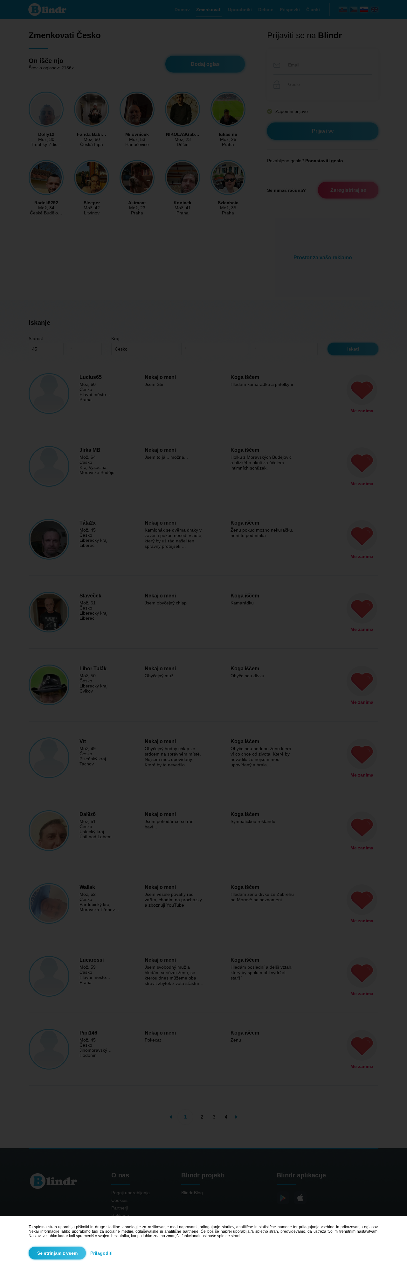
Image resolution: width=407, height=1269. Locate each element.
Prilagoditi (101, 1253)
